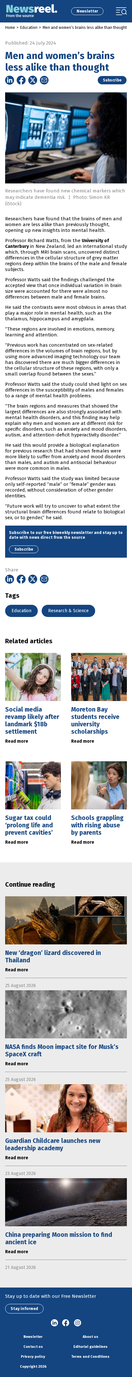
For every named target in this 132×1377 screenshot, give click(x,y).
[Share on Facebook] (21, 80)
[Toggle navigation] (121, 11)
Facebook (66, 1323)
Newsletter (87, 11)
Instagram (77, 1323)
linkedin (54, 1323)
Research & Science (68, 610)
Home (10, 27)
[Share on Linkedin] (9, 80)
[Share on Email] (44, 80)
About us (90, 1337)
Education (28, 27)
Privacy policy (33, 1357)
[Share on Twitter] (32, 80)
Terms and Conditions (90, 1357)
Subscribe (112, 80)
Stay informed (24, 1308)
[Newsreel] (31, 11)
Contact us (33, 1347)
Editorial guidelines (90, 1347)
